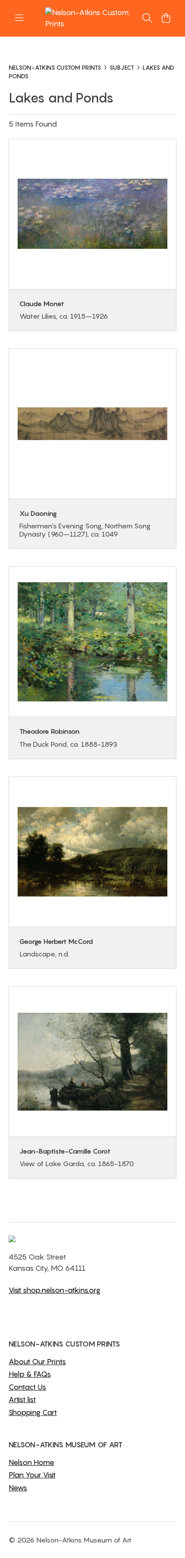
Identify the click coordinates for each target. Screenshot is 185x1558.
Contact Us (27, 1387)
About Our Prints (37, 1361)
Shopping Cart (33, 1412)
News (18, 1488)
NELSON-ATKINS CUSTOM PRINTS (55, 67)
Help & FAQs (30, 1374)
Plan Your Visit (32, 1475)
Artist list (22, 1399)
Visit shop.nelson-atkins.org (54, 1290)
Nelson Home (31, 1462)
